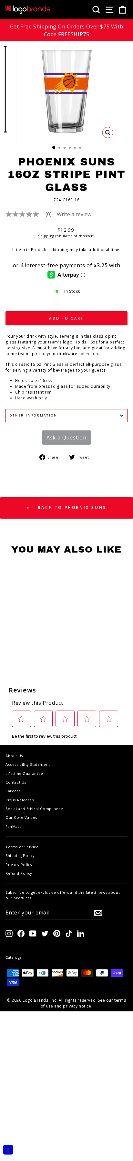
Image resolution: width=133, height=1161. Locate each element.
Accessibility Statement (27, 764)
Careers (12, 790)
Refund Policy (18, 873)
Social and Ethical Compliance (34, 808)
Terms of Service (22, 846)
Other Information (33, 415)
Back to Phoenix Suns (71, 508)
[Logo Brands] (28, 9)
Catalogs (13, 957)
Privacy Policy (18, 864)
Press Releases (19, 799)
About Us (14, 755)
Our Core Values (21, 817)
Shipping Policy (20, 855)
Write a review (74, 214)
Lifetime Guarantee (24, 773)
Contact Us (15, 782)
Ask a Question (66, 437)
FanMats (13, 826)
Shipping (46, 236)
